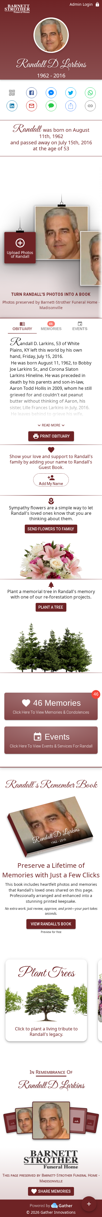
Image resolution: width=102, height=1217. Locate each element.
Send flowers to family (50, 529)
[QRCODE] (12, 92)
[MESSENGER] (51, 92)
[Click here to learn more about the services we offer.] (51, 1160)
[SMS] (51, 105)
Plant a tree (50, 607)
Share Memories (54, 1191)
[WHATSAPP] (90, 92)
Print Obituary (54, 436)
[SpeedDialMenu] (89, 1204)
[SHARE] (70, 105)
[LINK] (90, 105)
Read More (51, 425)
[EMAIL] (31, 105)
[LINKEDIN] (12, 105)
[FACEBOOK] (31, 92)
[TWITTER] (70, 92)
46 (96, 694)
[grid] (51, 246)
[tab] (22, 326)
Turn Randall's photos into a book (51, 294)
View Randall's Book (51, 924)
